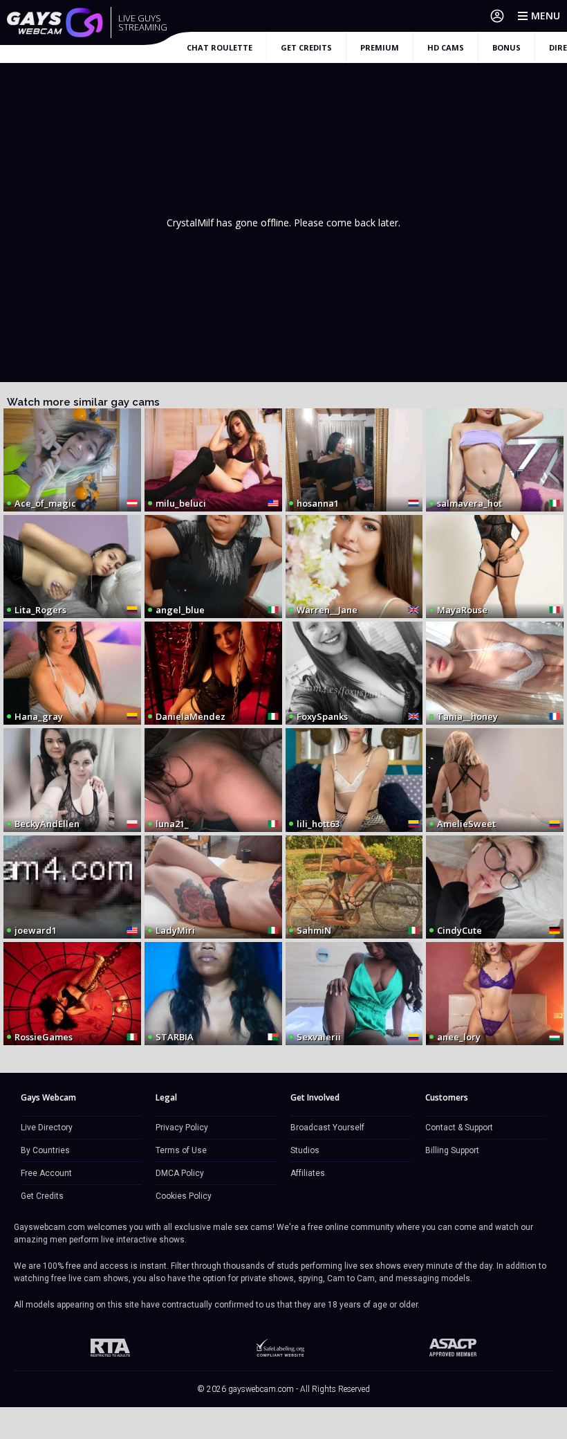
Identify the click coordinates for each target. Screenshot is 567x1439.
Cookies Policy (184, 1196)
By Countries (45, 1150)
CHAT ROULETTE (219, 47)
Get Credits (42, 1196)
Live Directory (47, 1127)
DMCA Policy (180, 1173)
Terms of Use (181, 1150)
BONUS (506, 47)
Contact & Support (459, 1127)
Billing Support (452, 1150)
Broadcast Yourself (327, 1127)
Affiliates (307, 1173)
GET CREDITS (306, 47)
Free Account (46, 1173)
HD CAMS (445, 47)
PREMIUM (379, 47)
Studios (304, 1150)
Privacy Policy (182, 1127)
